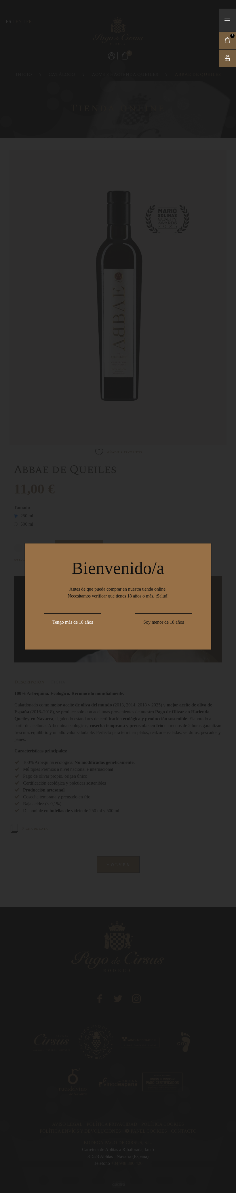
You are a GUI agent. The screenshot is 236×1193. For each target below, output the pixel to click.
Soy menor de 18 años (163, 622)
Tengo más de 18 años (72, 622)
